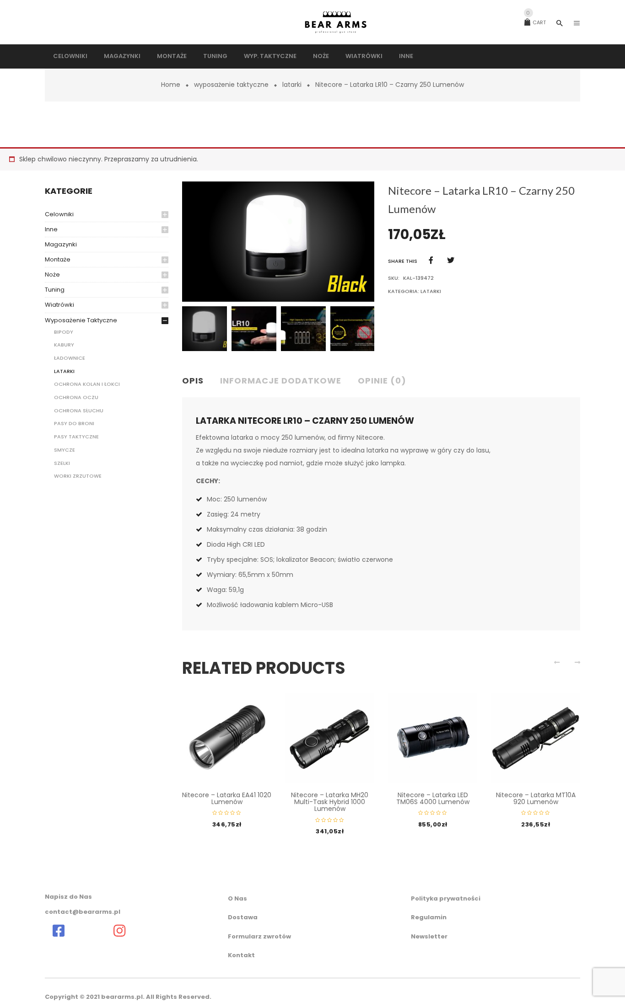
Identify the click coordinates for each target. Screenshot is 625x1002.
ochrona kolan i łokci (87, 384)
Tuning (55, 289)
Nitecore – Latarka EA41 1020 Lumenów (226, 798)
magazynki (61, 244)
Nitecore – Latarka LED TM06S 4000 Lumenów (432, 798)
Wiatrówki (59, 304)
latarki (292, 84)
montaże (57, 259)
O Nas (237, 898)
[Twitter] (450, 260)
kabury (64, 344)
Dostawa (243, 917)
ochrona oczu (76, 397)
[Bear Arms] (58, 930)
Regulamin (429, 917)
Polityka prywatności (445, 898)
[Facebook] (431, 260)
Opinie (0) (382, 380)
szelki (62, 463)
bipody (63, 332)
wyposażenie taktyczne (231, 84)
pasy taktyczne (76, 436)
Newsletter (429, 936)
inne (51, 229)
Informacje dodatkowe (280, 380)
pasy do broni (74, 423)
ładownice (69, 358)
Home (170, 84)
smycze (64, 449)
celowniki (59, 214)
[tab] (196, 381)
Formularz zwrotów (259, 936)
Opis (193, 380)
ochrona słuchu (78, 410)
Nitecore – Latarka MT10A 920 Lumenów (536, 798)
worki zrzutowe (78, 476)
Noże (52, 274)
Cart (536, 22)
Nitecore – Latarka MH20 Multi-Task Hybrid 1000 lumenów (329, 802)
